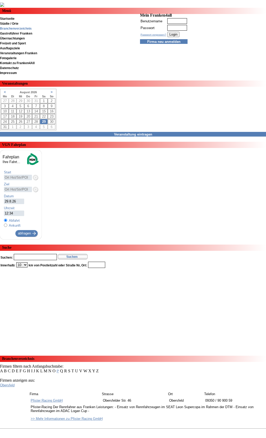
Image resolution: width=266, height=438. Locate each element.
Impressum (8, 73)
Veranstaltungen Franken (18, 53)
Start (7, 172)
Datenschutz (9, 68)
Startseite (7, 19)
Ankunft (15, 225)
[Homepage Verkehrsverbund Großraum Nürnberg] (32, 164)
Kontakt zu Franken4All (17, 63)
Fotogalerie (8, 58)
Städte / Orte (9, 23)
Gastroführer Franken (16, 33)
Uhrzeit (9, 208)
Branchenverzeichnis (16, 28)
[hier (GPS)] (35, 177)
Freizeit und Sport (13, 43)
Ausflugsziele (10, 48)
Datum (9, 196)
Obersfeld (7, 385)
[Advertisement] (133, 310)
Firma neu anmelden (164, 42)
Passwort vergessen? (153, 34)
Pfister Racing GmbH (47, 400)
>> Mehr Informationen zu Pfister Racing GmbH (67, 419)
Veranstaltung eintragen (133, 134)
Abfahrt (14, 221)
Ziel (6, 184)
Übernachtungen (12, 38)
